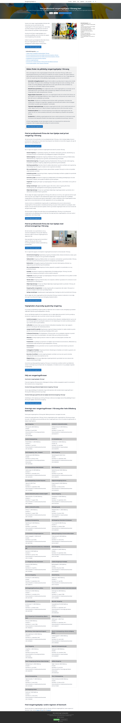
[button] (61, 717)
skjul (37, 51)
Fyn (78, 1)
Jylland (74, 1)
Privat (51, 13)
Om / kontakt (88, 1)
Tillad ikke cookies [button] (64, 719)
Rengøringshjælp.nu (30, 1)
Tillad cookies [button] (56, 719)
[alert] (60, 717)
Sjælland (82, 1)
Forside (70, 1)
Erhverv (55, 13)
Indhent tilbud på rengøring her (33, 47)
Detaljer (70, 715)
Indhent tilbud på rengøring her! (65, 13)
